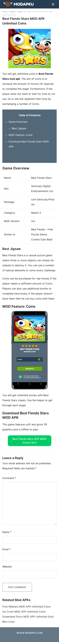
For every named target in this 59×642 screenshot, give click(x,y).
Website (7, 566)
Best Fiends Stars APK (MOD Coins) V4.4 (29, 440)
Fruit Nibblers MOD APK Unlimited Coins (26, 606)
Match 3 (21, 12)
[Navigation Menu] (53, 4)
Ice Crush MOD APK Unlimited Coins (24, 611)
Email (6, 549)
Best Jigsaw (19, 128)
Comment (9, 478)
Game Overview (18, 121)
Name (6, 532)
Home (4, 12)
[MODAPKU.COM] (18, 4)
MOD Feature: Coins (20, 134)
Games (13, 12)
